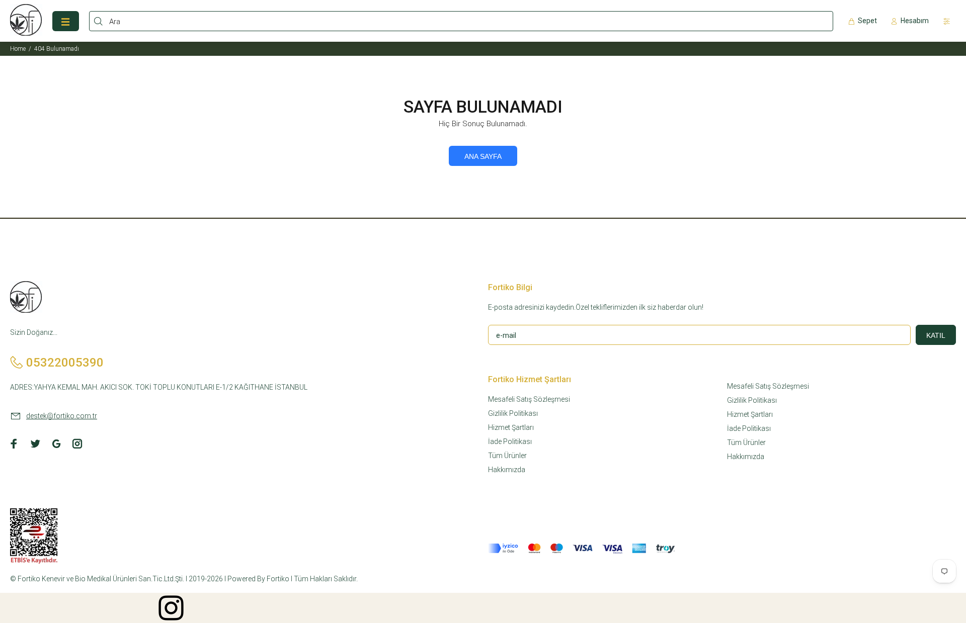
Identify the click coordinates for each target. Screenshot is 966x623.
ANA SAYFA (483, 156)
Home (18, 48)
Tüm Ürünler (507, 456)
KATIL (935, 335)
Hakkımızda (506, 470)
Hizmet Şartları (511, 427)
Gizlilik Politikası (513, 413)
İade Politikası (510, 441)
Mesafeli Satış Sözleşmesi (529, 399)
